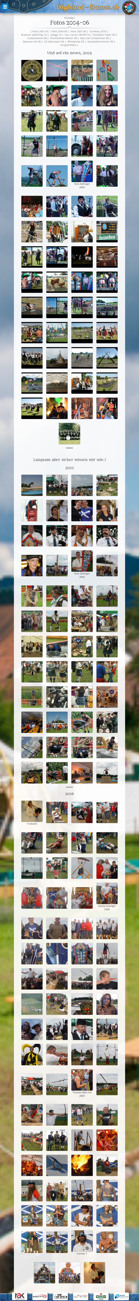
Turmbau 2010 (97, 31)
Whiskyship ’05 (75, 41)
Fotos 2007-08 (78, 31)
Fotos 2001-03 (40, 31)
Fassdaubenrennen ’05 (100, 41)
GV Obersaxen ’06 (54, 41)
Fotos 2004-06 (59, 31)
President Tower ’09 (104, 34)
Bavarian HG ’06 (32, 41)
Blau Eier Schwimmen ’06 (94, 38)
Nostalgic (69, 17)
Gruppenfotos (68, 45)
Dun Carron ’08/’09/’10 (77, 34)
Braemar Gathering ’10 (34, 34)
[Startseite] (129, 8)
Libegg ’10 (55, 34)
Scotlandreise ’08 (37, 38)
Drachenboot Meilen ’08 (63, 38)
